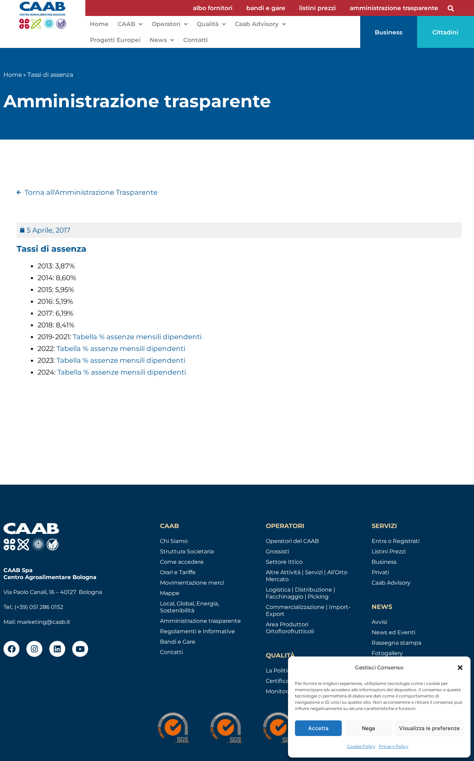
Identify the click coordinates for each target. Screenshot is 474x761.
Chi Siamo (174, 541)
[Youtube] (80, 649)
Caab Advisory (257, 23)
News (158, 39)
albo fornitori (212, 8)
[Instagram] (34, 649)
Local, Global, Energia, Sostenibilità (189, 607)
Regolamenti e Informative (197, 631)
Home (99, 23)
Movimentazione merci (192, 582)
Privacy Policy (393, 746)
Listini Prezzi (389, 551)
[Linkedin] (57, 649)
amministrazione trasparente (394, 8)
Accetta (318, 728)
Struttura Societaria (187, 551)
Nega (368, 728)
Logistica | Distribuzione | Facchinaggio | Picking (300, 593)
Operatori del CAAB (292, 541)
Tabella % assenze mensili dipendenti (136, 337)
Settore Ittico (284, 562)
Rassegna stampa (396, 642)
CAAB (126, 23)
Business (384, 562)
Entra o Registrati (396, 541)
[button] (460, 667)
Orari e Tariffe (178, 572)
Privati (380, 572)
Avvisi (379, 622)
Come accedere (182, 562)
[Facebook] (11, 649)
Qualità (208, 23)
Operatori (166, 23)
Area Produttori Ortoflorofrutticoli (290, 628)
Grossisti (277, 551)
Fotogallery (387, 653)
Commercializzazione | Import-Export (308, 610)
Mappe (169, 593)
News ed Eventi (393, 632)
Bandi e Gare (177, 641)
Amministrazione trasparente (200, 621)
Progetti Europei (115, 39)
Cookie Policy (361, 746)
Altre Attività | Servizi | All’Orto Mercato (306, 576)
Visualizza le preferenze (429, 728)
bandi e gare (265, 8)
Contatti (195, 39)
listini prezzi (317, 8)
